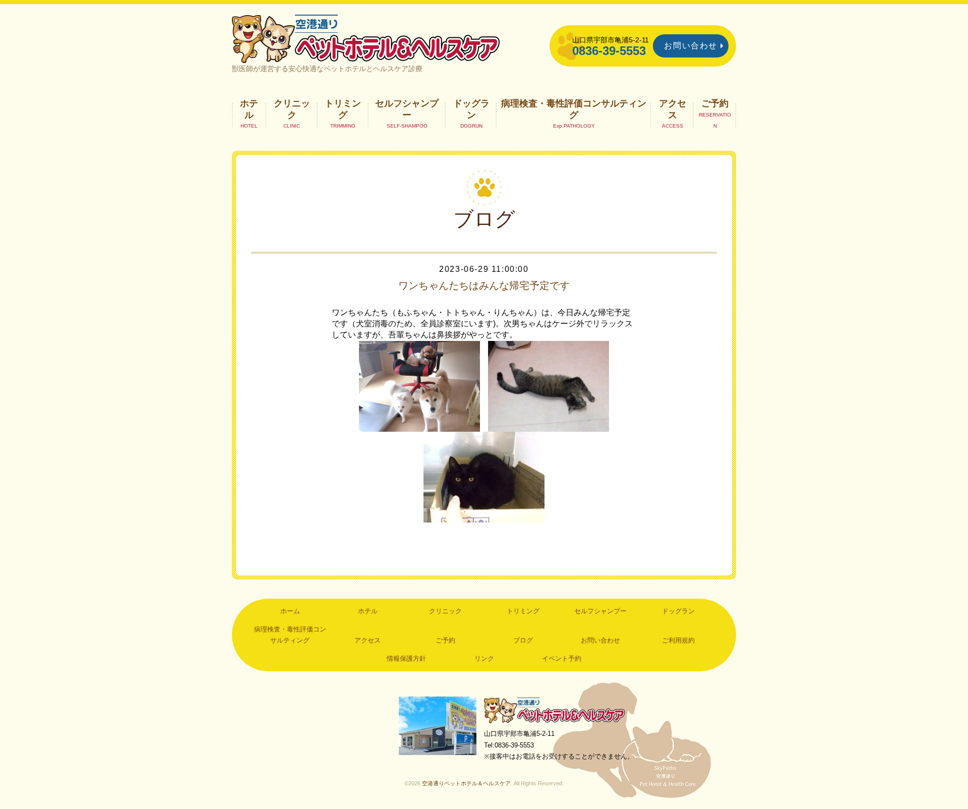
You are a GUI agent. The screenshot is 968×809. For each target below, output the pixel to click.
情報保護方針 (406, 658)
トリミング (343, 109)
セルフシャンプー (407, 109)
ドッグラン (471, 109)
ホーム (290, 611)
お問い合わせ (690, 45)
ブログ (523, 640)
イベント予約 (561, 658)
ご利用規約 (678, 640)
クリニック (292, 109)
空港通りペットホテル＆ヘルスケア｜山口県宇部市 (366, 38)
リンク (484, 658)
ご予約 (715, 103)
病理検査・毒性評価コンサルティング (573, 109)
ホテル (249, 109)
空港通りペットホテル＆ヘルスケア (554, 710)
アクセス (672, 109)
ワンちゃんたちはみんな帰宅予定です (484, 285)
